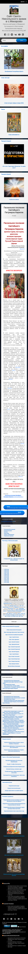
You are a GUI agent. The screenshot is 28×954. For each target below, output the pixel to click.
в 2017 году (6, 578)
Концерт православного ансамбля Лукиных (14, 790)
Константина (10, 608)
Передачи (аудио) (6, 174)
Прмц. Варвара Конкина (14, 663)
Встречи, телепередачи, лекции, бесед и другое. (14, 725)
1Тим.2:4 (13, 370)
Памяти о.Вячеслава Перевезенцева (11, 757)
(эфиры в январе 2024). (14, 103)
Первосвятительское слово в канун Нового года (14, 811)
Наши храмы (6, 533)
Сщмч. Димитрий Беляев (14, 644)
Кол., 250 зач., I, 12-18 (10, 613)
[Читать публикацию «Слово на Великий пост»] (14, 122)
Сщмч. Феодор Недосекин (14, 661)
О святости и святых (14, 199)
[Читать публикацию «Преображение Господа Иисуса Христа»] (14, 59)
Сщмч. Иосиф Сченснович (14, 656)
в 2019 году (6, 575)
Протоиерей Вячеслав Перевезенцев (11, 696)
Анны (12, 609)
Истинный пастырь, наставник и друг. (14, 769)
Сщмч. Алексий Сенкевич (14, 641)
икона (10, 603)
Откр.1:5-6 (20, 476)
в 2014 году (6, 582)
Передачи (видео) (6, 141)
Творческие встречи (7, 782)
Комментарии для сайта (8, 521)
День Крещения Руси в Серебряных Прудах (17, 945)
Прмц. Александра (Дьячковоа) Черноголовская (14, 632)
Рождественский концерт (14, 785)
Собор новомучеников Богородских (10, 626)
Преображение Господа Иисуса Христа (14, 71)
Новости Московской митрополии (11, 935)
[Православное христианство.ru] (14, 926)
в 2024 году (6, 569)
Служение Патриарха (9, 903)
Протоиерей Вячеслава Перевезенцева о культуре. (14, 697)
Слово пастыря (5, 77)
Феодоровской (22, 609)
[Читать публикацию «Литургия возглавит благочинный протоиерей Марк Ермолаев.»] (14, 865)
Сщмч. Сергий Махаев (14, 654)
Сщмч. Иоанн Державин (14, 639)
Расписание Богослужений (9, 529)
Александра (21, 608)
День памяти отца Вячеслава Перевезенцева (14, 855)
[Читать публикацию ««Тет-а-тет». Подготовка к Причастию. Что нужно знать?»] (14, 154)
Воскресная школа (8, 530)
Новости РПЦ (7, 883)
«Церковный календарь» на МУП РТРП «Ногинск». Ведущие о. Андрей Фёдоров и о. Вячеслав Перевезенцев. (13, 733)
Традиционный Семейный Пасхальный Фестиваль (14, 836)
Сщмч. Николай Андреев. (14, 651)
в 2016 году (6, 579)
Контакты (6, 532)
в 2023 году (6, 570)
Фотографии (4, 46)
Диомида (11, 605)
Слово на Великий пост (14, 134)
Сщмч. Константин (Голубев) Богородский (14, 634)
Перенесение (6, 603)
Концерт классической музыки (14, 788)
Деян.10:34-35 (18, 367)
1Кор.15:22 (10, 388)
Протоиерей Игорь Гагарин (9, 684)
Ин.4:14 (8, 409)
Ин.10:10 (10, 379)
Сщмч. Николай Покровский (14, 649)
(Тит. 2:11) (22, 249)
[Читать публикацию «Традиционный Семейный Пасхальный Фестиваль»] (14, 827)
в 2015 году (6, 580)
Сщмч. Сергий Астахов (14, 637)
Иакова (17, 609)
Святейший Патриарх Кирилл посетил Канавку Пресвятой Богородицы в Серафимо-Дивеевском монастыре (17, 887)
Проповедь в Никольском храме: (10, 540)
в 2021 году (6, 573)
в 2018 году (6, 577)
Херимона (16, 607)
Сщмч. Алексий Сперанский (14, 646)
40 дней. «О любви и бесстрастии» (14, 764)
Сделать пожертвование (9, 534)
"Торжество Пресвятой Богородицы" (14, 610)
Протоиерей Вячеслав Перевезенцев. (12, 680)
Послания (14, 215)
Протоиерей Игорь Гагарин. (9, 699)
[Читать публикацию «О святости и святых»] (14, 187)
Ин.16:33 (22, 443)
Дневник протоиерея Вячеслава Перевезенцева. (14, 700)
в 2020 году (6, 574)
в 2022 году (6, 571)
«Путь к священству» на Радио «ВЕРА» (12, 685)
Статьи (3, 109)
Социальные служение (8, 535)
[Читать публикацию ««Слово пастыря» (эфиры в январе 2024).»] (14, 91)
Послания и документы (7, 796)
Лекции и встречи (6, 739)
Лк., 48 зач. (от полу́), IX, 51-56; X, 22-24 (14, 614)
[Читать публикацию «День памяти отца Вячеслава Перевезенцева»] (14, 846)
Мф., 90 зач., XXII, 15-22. (18, 616)
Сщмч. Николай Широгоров (14, 658)
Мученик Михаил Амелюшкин (14, 666)
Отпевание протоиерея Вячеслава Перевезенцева (14, 766)
